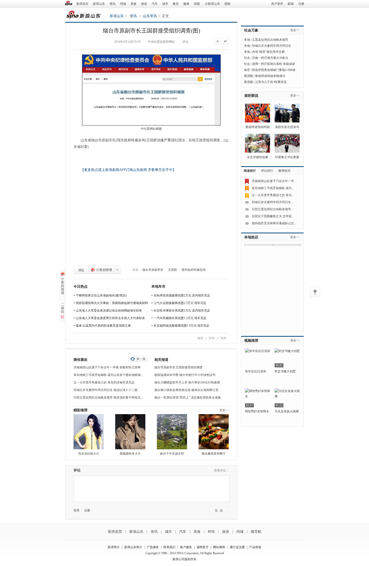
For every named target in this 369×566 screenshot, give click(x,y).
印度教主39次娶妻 (287, 157)
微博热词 (284, 170)
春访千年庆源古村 (172, 453)
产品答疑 (255, 547)
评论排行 (267, 170)
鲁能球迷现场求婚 (257, 127)
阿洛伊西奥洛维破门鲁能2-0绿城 (273, 70)
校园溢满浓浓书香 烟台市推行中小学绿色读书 (184, 375)
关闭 (223, 338)
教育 (176, 4)
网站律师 (219, 547)
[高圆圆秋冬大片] (130, 431)
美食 (134, 4)
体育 (247, 70)
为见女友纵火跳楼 (287, 411)
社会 (247, 58)
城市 (165, 4)
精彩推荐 (81, 410)
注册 (301, 4)
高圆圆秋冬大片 (130, 453)
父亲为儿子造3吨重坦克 (271, 82)
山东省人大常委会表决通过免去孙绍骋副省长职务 (109, 310)
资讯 (112, 4)
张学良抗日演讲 (255, 371)
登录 (77, 510)
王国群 (172, 270)
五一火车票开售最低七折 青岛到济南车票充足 (104, 382)
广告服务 (153, 547)
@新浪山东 (212, 4)
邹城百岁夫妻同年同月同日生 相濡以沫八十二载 (106, 390)
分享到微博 (101, 270)
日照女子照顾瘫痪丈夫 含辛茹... (273, 216)
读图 (197, 4)
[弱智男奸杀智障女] (257, 397)
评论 (81, 270)
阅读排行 (250, 170)
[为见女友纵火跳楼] (287, 397)
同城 (123, 4)
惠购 (227, 4)
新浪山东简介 (133, 547)
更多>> (224, 410)
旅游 (144, 4)
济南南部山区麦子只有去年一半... (274, 181)
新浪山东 (99, 4)
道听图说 (251, 96)
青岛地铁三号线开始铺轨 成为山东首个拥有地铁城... (108, 375)
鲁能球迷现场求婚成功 (270, 76)
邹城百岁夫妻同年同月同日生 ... (273, 202)
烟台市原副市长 (152, 270)
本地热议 (251, 237)
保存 (200, 338)
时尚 (211, 532)
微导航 (256, 532)
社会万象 (251, 30)
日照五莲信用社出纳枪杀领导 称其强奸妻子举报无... (108, 397)
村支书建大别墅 (285, 371)
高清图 (248, 76)
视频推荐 (251, 340)
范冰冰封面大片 (88, 453)
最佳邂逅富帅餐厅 (214, 453)
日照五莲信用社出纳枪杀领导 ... (273, 209)
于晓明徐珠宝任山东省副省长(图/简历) (101, 295)
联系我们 (169, 547)
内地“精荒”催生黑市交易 (268, 52)
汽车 (155, 4)
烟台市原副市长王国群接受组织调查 (178, 367)
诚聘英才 (203, 547)
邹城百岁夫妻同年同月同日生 (271, 46)
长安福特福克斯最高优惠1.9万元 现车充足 (181, 325)
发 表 (219, 510)
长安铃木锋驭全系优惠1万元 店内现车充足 (182, 310)
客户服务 (186, 547)
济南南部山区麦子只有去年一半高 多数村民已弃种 (107, 367)
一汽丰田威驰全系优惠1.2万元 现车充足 (180, 318)
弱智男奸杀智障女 (257, 411)
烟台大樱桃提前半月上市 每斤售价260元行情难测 (187, 382)
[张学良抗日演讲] (257, 358)
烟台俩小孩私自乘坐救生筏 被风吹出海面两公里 (186, 390)
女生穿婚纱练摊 (257, 157)
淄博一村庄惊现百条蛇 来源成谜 (273, 64)
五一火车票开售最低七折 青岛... (273, 195)
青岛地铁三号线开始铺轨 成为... (273, 188)
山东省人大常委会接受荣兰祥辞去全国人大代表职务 (110, 318)
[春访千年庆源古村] (172, 431)
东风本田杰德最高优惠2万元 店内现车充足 (182, 295)
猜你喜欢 (81, 360)
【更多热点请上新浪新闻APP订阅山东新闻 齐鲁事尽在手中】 (128, 170)
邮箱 (291, 4)
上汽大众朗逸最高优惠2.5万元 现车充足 (180, 303)
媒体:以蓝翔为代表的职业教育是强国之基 (103, 325)
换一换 (141, 359)
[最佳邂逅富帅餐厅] (214, 431)
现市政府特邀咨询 (193, 270)
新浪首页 (82, 4)
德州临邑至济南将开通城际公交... (274, 223)
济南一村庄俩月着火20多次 (270, 58)
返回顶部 (315, 292)
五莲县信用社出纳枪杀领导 (270, 39)
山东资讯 (150, 16)
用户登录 (277, 4)
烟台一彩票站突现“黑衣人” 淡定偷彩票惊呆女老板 (187, 397)
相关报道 (161, 360)
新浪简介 (114, 547)
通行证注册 (237, 547)
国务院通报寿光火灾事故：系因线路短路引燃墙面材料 (112, 303)
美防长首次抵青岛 (287, 127)
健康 (186, 4)
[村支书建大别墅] (287, 358)
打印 (212, 338)
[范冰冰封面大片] (89, 431)
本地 (247, 39)
